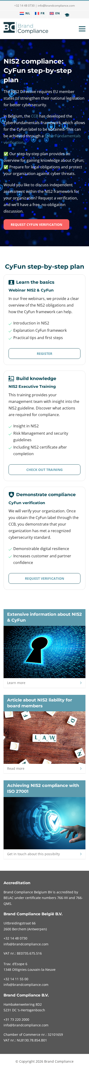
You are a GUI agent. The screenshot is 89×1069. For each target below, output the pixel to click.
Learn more (16, 682)
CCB (34, 116)
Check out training (44, 469)
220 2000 (16, 1019)
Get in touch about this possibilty (33, 854)
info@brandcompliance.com (56, 6)
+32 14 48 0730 (24, 6)
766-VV (62, 897)
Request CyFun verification (36, 224)
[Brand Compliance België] (26, 29)
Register (44, 353)
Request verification (44, 578)
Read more (15, 768)
